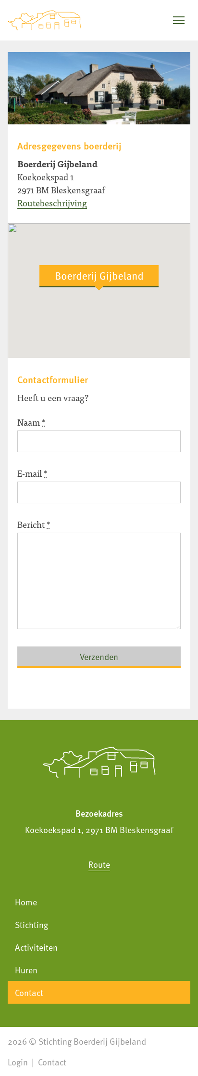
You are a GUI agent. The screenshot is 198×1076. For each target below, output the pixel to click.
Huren (26, 970)
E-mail (32, 473)
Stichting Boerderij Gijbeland (92, 1041)
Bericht (33, 524)
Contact (29, 992)
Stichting (31, 924)
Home (26, 902)
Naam (31, 422)
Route (99, 864)
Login (18, 1062)
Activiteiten (36, 947)
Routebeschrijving (52, 203)
